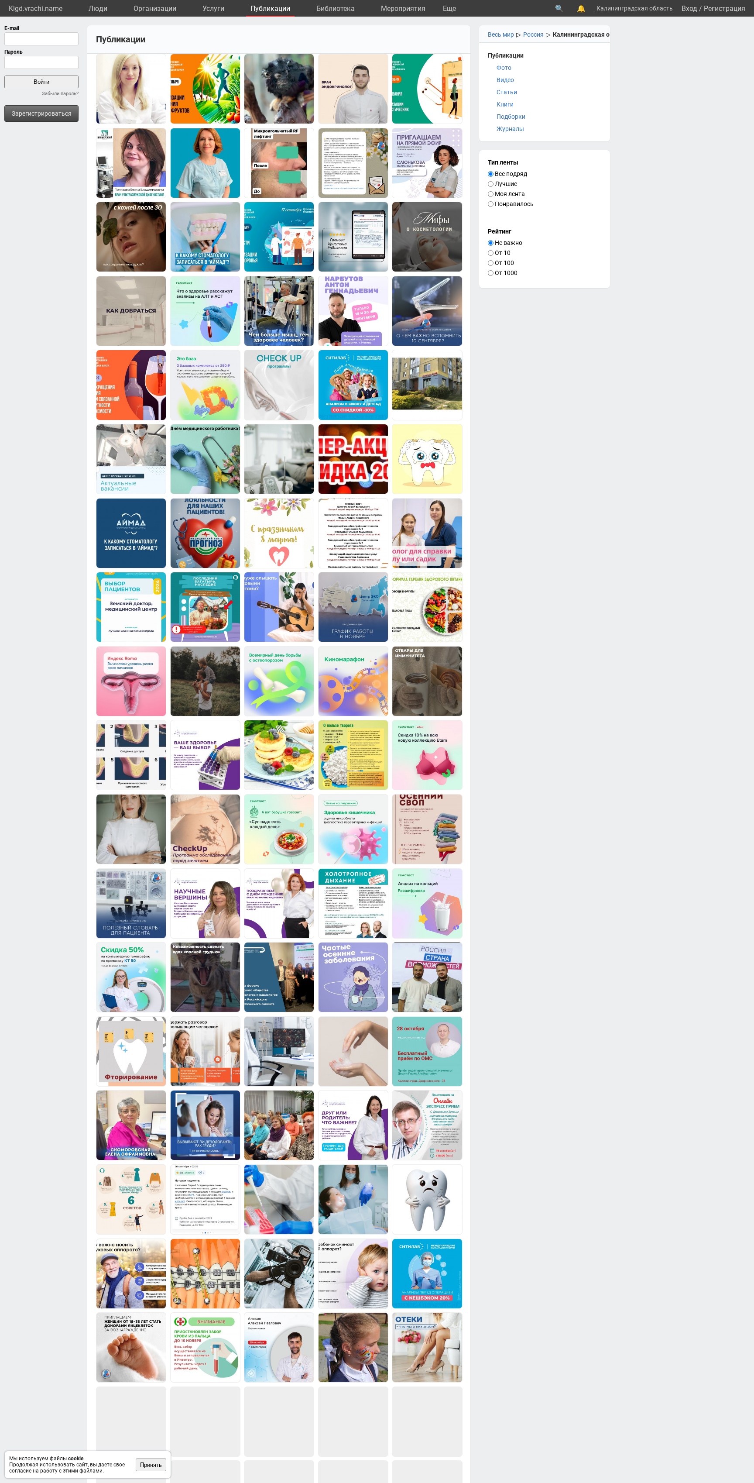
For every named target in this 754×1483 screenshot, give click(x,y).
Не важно (508, 242)
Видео (505, 79)
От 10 (502, 252)
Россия (533, 34)
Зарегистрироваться (42, 113)
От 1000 (506, 272)
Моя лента (509, 193)
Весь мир (501, 34)
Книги (505, 104)
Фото (504, 67)
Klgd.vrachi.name (35, 8)
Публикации (270, 8)
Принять (151, 1465)
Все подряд (510, 173)
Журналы (510, 128)
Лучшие (505, 183)
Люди (98, 8)
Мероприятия (403, 8)
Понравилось (514, 203)
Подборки (511, 116)
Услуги (213, 8)
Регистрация (724, 8)
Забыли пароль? (60, 93)
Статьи (507, 92)
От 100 (504, 262)
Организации (155, 8)
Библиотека (335, 8)
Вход (689, 8)
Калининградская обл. (585, 34)
